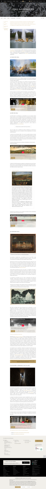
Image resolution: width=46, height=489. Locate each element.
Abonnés (14, 467)
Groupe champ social (15, 471)
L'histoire (8, 18)
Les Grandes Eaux (6, 26)
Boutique (34, 1)
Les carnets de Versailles (26, 473)
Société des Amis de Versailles (35, 472)
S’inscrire (26, 462)
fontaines (26, 53)
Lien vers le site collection (25, 254)
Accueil (1, 18)
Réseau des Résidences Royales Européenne (36, 471)
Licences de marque (5, 473)
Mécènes (14, 468)
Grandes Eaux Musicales (19, 336)
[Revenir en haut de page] (44, 456)
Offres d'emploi (5, 470)
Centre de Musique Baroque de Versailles (36, 469)
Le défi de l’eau (5, 24)
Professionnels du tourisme (16, 472)
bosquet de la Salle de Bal (19, 354)
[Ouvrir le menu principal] (1, 1)
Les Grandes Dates (13, 18)
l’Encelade (32, 86)
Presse (24, 474)
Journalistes (14, 474)
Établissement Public (5, 466)
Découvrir (5, 1)
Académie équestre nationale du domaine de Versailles (36, 474)
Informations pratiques (18, 443)
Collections (24, 470)
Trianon (29, 392)
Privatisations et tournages (6, 471)
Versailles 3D (24, 472)
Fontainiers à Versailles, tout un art (6, 29)
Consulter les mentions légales (19, 109)
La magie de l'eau (6, 22)
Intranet (4, 467)
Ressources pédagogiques (26, 475)
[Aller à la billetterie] (31, 1)
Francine (18, 78)
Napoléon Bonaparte (22, 267)
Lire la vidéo (13, 109)
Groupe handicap (15, 470)
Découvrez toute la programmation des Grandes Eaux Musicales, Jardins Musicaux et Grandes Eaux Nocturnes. (23, 361)
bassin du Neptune (18, 89)
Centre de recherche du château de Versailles (36, 468)
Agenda (17, 1)
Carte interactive (25, 469)
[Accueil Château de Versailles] (23, 1)
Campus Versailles (34, 475)
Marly (32, 392)
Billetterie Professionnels (26, 468)
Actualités (14, 1)
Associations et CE (15, 473)
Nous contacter (27, 442)
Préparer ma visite (9, 1)
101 (10, 89)
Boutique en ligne (25, 471)
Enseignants (14, 469)
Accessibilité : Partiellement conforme (6, 475)
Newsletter (4, 469)
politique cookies (30, 481)
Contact (4, 468)
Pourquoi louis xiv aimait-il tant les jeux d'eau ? (23, 126)
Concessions (4, 472)
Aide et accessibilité (5, 474)
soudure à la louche (27, 390)
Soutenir (37, 1)
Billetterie (24, 467)
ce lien (16, 484)
